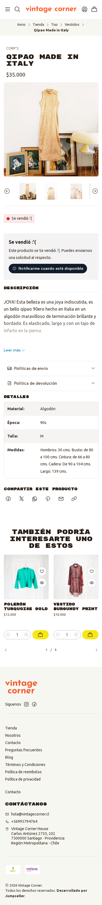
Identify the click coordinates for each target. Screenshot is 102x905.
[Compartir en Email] (61, 499)
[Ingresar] (84, 9)
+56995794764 (24, 821)
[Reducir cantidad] (8, 634)
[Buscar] (17, 9)
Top (54, 25)
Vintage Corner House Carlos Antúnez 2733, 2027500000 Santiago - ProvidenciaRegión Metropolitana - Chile (37, 836)
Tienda (38, 25)
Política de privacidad (23, 779)
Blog (9, 757)
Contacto (13, 743)
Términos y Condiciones (25, 764)
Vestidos (72, 25)
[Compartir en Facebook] (8, 499)
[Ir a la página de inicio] (51, 9)
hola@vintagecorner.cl (30, 814)
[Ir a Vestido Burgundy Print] (76, 577)
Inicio (21, 25)
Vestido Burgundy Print (76, 606)
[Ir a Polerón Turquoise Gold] (26, 577)
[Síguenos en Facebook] (34, 704)
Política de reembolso (23, 772)
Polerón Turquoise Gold (26, 606)
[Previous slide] (8, 191)
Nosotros (13, 735)
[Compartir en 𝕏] (21, 499)
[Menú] (7, 9)
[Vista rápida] (42, 582)
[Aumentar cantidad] (26, 634)
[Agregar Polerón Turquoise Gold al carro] (40, 634)
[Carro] (94, 10)
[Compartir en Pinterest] (47, 499)
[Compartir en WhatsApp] (34, 499)
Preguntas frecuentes (23, 750)
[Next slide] (94, 191)
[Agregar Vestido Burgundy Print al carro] (90, 634)
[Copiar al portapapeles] (74, 499)
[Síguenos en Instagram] (26, 704)
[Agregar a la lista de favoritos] (42, 571)
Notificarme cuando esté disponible (50, 268)
